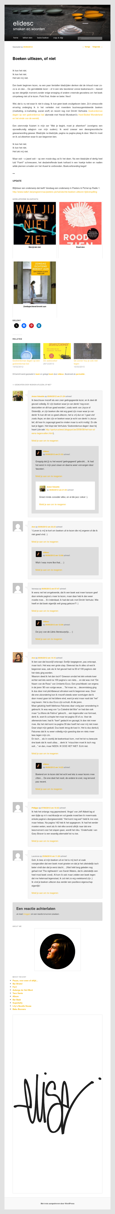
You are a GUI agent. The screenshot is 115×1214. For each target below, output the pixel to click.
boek (38, 374)
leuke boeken (43, 37)
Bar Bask (17, 999)
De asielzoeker (50, 360)
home (15, 37)
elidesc (61, 374)
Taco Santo (18, 993)
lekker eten (27, 37)
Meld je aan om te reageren (45, 440)
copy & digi (58, 37)
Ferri (15, 986)
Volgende (97, 46)
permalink (80, 374)
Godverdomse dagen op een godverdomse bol (26, 362)
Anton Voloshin (38, 396)
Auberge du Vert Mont (23, 990)
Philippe (35, 807)
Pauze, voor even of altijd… (25, 980)
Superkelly (17, 1002)
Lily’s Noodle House (22, 1005)
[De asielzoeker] (57, 351)
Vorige (86, 46)
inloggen (26, 914)
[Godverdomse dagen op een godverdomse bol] (26, 351)
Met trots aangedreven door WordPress (57, 1203)
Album (16, 996)
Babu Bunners (19, 1009)
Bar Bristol (17, 983)
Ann (33, 526)
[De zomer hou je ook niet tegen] (88, 351)
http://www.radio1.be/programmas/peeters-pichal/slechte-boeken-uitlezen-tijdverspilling (55, 191)
